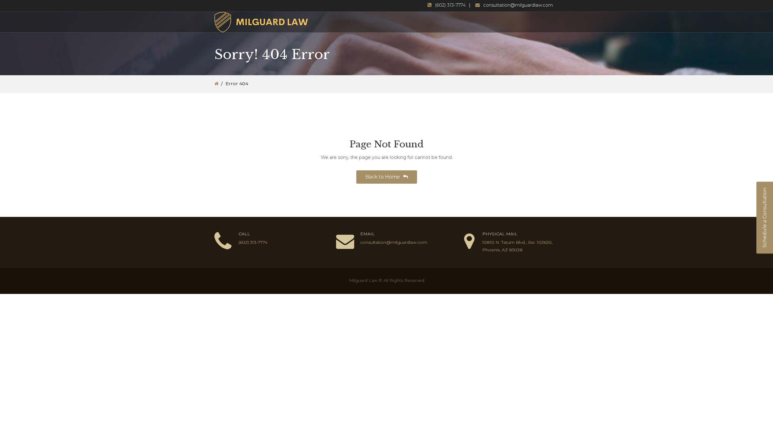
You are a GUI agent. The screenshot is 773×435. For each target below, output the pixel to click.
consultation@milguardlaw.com (518, 5)
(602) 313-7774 (450, 5)
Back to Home (383, 177)
